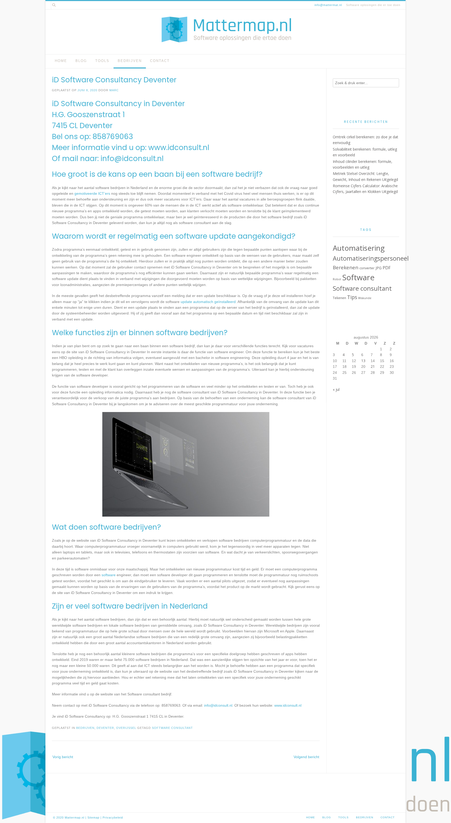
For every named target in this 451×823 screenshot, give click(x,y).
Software (358, 277)
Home (61, 61)
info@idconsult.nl (132, 158)
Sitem (91, 817)
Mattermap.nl (74, 817)
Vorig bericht (62, 757)
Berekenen (345, 267)
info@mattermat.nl (328, 5)
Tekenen (339, 298)
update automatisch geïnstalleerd (208, 302)
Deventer (105, 727)
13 (363, 360)
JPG (379, 267)
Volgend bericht (306, 757)
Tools (102, 61)
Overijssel (126, 727)
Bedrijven (130, 61)
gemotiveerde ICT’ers (92, 193)
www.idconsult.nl (178, 147)
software (109, 575)
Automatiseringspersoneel (371, 258)
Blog (81, 61)
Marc (114, 90)
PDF (387, 268)
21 (373, 366)
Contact (160, 61)
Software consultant (172, 727)
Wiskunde (364, 298)
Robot (337, 279)
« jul (336, 389)
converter (367, 268)
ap (97, 817)
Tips (352, 297)
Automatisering (359, 248)
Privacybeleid (113, 817)
